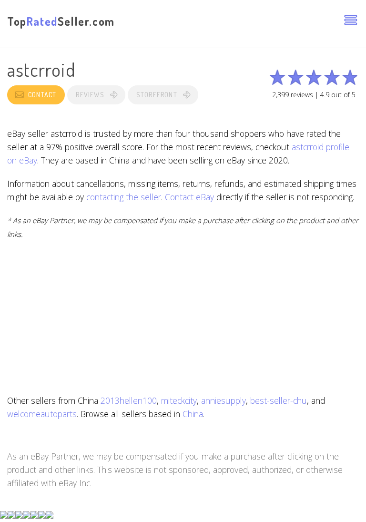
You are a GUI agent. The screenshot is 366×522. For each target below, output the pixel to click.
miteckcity (179, 400)
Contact (42, 95)
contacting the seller (123, 197)
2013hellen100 (129, 400)
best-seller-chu (278, 400)
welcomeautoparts (42, 414)
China (193, 414)
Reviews (90, 95)
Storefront (156, 95)
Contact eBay (189, 197)
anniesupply (223, 400)
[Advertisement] (183, 317)
